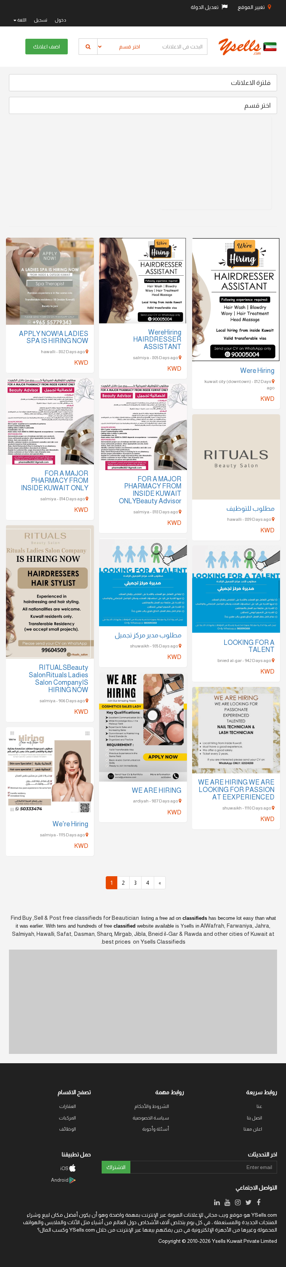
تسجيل (40, 20)
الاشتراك (116, 1167)
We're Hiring (70, 824)
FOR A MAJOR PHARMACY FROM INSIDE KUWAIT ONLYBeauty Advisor (150, 490)
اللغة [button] (21, 20)
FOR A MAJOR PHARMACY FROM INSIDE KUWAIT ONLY (54, 481)
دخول (60, 20)
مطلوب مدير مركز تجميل (148, 635)
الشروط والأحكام (151, 1106)
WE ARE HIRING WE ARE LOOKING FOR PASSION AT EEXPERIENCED (236, 790)
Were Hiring (257, 370)
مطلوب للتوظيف (250, 508)
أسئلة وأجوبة (155, 1129)
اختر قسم (257, 105)
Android (60, 1180)
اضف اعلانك (46, 47)
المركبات (67, 1118)
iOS (64, 1168)
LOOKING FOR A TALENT (249, 646)
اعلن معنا (253, 1129)
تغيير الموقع (252, 7)
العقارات (67, 1106)
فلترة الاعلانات (251, 82)
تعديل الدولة (205, 7)
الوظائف (67, 1129)
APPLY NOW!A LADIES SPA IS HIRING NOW (53, 337)
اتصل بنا (254, 1118)
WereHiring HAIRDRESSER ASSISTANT (157, 340)
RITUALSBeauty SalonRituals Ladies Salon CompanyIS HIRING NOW (58, 678)
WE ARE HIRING (156, 790)
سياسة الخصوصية (151, 1118)
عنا (259, 1106)
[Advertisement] (215, 162)
